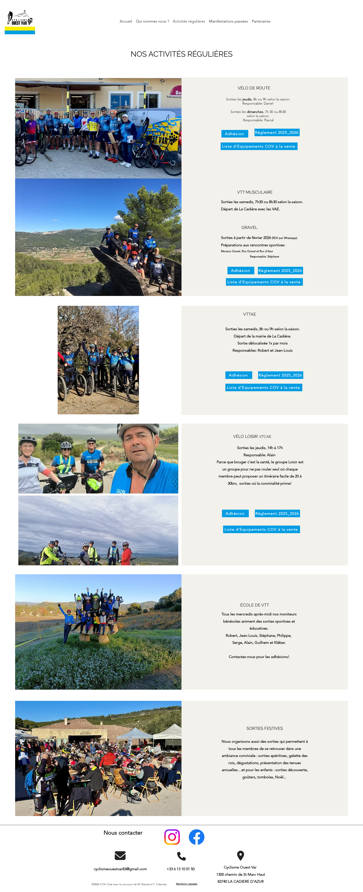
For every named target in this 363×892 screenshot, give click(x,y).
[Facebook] (196, 837)
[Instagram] (172, 837)
